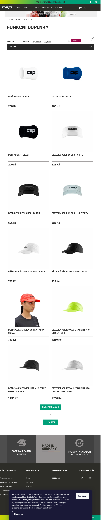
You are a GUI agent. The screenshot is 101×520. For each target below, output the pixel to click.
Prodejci (28, 486)
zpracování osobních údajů (32, 505)
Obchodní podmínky (7, 490)
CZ (94, 2)
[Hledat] (83, 7)
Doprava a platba (6, 478)
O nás (27, 478)
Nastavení (17, 514)
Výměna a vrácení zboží (8, 482)
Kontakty (28, 482)
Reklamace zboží (6, 486)
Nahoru (51, 422)
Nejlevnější (36, 42)
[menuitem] (18, 7)
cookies (49, 505)
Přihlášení (55, 478)
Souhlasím (81, 496)
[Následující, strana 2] (49, 414)
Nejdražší (46, 42)
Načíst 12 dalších (49, 407)
